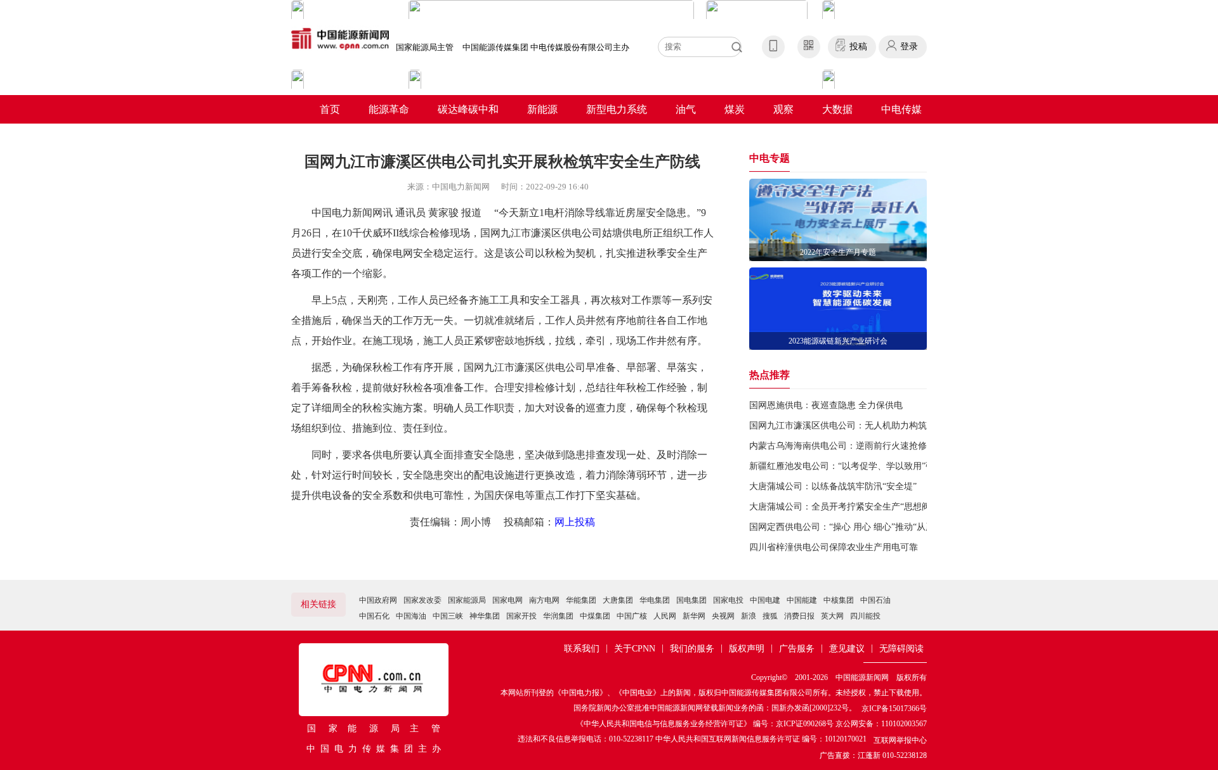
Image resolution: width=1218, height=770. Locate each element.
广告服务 (797, 648)
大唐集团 (618, 600)
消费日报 (799, 616)
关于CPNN (634, 648)
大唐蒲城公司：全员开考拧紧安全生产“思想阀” (841, 506)
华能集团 (581, 600)
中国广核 (632, 616)
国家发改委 (422, 600)
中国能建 (802, 600)
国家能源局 (467, 600)
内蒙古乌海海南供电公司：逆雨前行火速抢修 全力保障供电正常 (874, 446)
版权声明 (746, 648)
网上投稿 (574, 522)
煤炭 (734, 109)
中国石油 (875, 600)
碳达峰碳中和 (468, 109)
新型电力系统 (616, 109)
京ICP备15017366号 (894, 708)
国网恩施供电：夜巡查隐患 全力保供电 (826, 405)
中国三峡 (448, 616)
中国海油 (411, 616)
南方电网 (544, 600)
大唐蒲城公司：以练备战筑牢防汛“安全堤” (833, 486)
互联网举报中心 (900, 740)
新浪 (748, 616)
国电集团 (691, 600)
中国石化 (374, 616)
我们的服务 (692, 648)
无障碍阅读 (901, 648)
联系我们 (581, 648)
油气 (686, 109)
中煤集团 (595, 616)
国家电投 (728, 600)
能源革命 (389, 109)
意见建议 (847, 648)
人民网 (664, 616)
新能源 (542, 109)
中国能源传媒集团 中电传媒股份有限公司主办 (545, 47)
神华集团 (484, 616)
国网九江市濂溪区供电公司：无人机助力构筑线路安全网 (860, 425)
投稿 (858, 46)
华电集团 (654, 600)
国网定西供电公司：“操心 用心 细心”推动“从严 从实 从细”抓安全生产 (886, 527)
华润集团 (558, 616)
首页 (330, 109)
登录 (909, 46)
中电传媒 (901, 109)
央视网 (723, 616)
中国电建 (765, 600)
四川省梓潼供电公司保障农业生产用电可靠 (833, 547)
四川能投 (865, 616)
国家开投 (521, 616)
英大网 (832, 616)
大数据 (837, 109)
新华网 (694, 616)
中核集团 (838, 600)
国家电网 (507, 600)
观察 (783, 109)
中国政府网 (378, 600)
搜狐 (770, 616)
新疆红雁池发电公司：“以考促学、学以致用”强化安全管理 (864, 466)
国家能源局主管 (425, 47)
